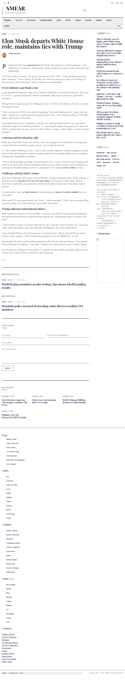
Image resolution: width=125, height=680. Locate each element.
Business (9, 597)
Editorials (9, 539)
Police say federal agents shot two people (44, 401)
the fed (116, 163)
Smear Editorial (15, 53)
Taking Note (10, 564)
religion (106, 163)
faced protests (31, 192)
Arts (7, 476)
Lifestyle (9, 497)
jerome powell (103, 156)
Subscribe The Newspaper (15, 460)
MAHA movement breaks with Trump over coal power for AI (110, 73)
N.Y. (7, 609)
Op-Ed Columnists (12, 535)
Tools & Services (12, 443)
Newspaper (10, 613)
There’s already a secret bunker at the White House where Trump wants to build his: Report (109, 43)
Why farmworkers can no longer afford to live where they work (109, 135)
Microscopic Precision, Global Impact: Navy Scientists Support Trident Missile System (108, 116)
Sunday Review (11, 559)
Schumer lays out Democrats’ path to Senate (14, 416)
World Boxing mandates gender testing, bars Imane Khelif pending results (44, 285)
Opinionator (10, 551)
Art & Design (10, 584)
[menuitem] (8, 20)
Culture (8, 601)
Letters (8, 555)
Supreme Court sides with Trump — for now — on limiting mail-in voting (109, 96)
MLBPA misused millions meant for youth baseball (74, 401)
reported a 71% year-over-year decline (34, 180)
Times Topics (10, 447)
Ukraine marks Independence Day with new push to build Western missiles (109, 63)
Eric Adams (111, 153)
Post (7, 622)
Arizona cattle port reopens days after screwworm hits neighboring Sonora (109, 53)
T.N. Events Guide (12, 451)
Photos (8, 618)
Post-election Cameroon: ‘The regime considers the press (15, 402)
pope (99, 163)
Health (8, 493)
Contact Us (13, 673)
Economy (9, 481)
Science (9, 505)
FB (122, 3)
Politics (115, 159)
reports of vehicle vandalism (67, 192)
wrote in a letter (68, 167)
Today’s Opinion (12, 530)
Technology (10, 514)
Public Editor (10, 572)
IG (112, 3)
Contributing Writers (13, 543)
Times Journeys (11, 456)
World (8, 589)
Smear (4, 34)
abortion (100, 153)
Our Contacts (11, 464)
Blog (8, 593)
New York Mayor (103, 159)
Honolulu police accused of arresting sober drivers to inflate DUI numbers (42, 307)
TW (117, 3)
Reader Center (11, 439)
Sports (8, 510)
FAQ (21, 673)
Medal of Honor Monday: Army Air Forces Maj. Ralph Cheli (109, 105)
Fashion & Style (11, 485)
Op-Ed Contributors (13, 547)
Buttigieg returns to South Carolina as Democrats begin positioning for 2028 (110, 126)
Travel (8, 518)
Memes (113, 156)
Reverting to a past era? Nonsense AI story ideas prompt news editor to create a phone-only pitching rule (109, 85)
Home (4, 280)
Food (8, 489)
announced (32, 65)
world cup (101, 166)
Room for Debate (12, 568)
